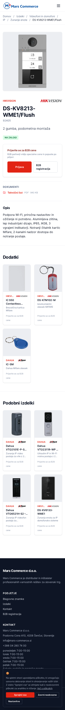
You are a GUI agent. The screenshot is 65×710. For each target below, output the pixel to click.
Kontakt (7, 608)
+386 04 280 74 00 (14, 645)
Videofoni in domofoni (42, 16)
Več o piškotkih (45, 688)
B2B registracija (43, 167)
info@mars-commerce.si (17, 640)
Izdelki (20, 16)
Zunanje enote (18, 19)
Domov (7, 16)
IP (4, 19)
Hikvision (9, 100)
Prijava (19, 166)
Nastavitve (14, 701)
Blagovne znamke (13, 598)
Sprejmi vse (20, 694)
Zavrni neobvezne (47, 694)
